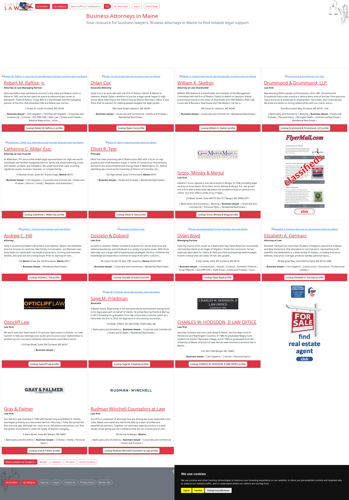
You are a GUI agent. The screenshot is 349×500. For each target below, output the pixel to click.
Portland (70, 461)
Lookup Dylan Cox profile (131, 128)
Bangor (43, 461)
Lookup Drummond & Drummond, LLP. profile (304, 128)
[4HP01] (304, 324)
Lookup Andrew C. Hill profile (44, 277)
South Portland (87, 461)
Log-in (137, 6)
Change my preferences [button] (218, 490)
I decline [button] (198, 490)
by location (42, 6)
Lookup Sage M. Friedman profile (131, 364)
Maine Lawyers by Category (20, 461)
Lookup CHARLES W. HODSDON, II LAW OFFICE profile (217, 364)
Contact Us (70, 482)
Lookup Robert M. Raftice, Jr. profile (44, 128)
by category (60, 6)
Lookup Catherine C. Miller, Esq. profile (44, 214)
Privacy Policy (87, 482)
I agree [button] (186, 490)
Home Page (152, 6)
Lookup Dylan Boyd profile (217, 277)
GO (107, 6)
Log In (56, 482)
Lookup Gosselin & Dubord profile (131, 277)
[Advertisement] (174, 46)
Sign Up (44, 482)
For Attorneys (121, 6)
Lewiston (56, 461)
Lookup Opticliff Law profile (44, 364)
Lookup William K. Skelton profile (218, 128)
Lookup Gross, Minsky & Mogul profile (218, 214)
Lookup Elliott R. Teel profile (131, 214)
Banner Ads (105, 482)
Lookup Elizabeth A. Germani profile (304, 277)
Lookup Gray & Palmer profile (44, 450)
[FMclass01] (304, 175)
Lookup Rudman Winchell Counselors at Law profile (131, 450)
